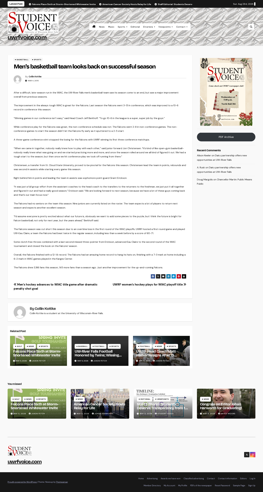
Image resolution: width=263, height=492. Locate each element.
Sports (122, 26)
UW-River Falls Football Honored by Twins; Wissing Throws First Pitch (97, 355)
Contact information (227, 478)
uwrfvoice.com (27, 37)
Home (141, 478)
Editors (243, 478)
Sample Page (239, 485)
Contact (181, 26)
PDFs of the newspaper (201, 485)
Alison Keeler (204, 155)
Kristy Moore (228, 413)
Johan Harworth (104, 413)
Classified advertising (194, 478)
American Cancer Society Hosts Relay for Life (99, 406)
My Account (169, 485)
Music (111, 26)
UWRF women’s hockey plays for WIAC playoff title (148, 284)
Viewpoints (164, 26)
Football (99, 346)
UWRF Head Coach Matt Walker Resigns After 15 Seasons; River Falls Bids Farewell (156, 357)
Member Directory (152, 485)
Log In (252, 478)
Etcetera (148, 26)
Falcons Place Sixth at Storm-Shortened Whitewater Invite (37, 353)
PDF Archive (226, 137)
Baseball (83, 346)
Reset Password (222, 485)
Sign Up (251, 485)
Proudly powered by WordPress (22, 482)
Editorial (135, 26)
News (102, 26)
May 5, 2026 (20, 413)
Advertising (152, 478)
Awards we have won (171, 478)
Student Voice (166, 413)
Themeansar (62, 482)
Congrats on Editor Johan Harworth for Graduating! (221, 406)
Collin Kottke (35, 76)
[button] (251, 27)
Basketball (23, 59)
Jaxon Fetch (39, 361)
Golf (19, 346)
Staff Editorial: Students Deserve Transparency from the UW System (163, 408)
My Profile (182, 485)
